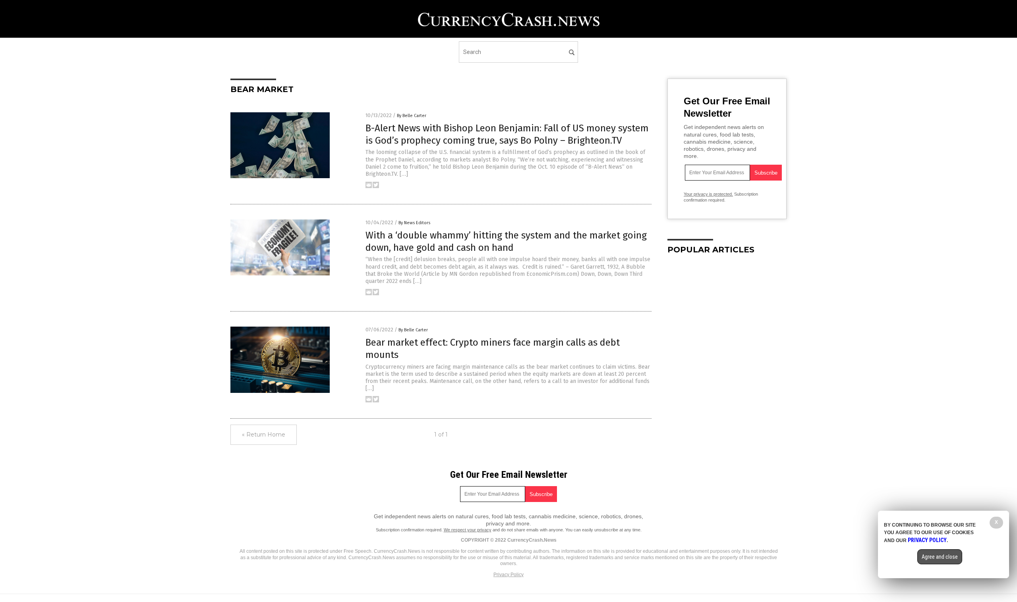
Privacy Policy (508, 574)
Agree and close (940, 557)
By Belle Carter (411, 115)
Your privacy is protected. (708, 194)
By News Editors (414, 222)
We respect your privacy (467, 529)
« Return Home (263, 434)
